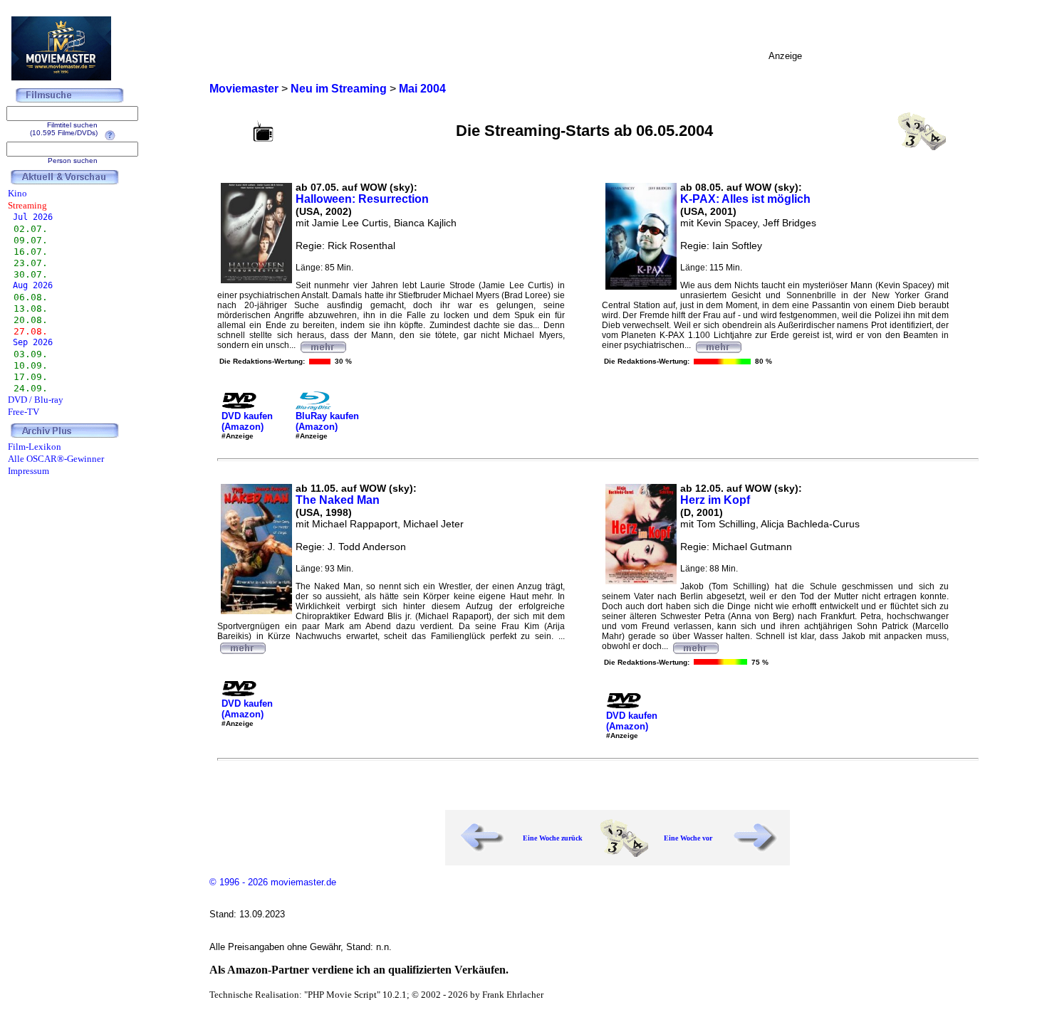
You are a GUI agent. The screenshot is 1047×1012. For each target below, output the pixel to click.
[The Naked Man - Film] (242, 646)
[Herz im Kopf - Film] (695, 646)
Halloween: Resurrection (362, 199)
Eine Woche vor (688, 838)
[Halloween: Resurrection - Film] (323, 345)
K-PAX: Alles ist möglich (745, 199)
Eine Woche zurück (553, 838)
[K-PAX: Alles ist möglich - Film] (718, 345)
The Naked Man (338, 500)
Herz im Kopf (715, 500)
